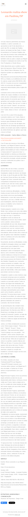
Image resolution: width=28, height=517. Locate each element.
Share (4, 502)
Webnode (17, 514)
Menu (25, 3)
